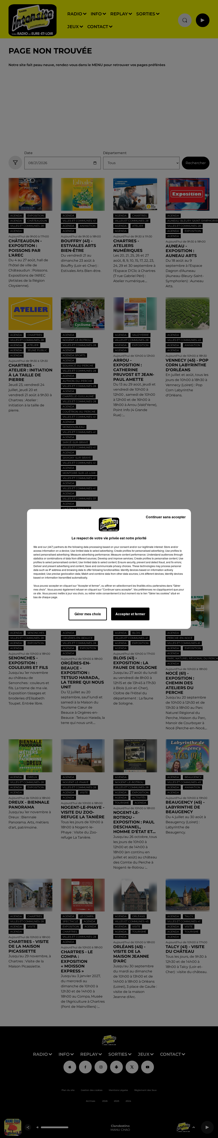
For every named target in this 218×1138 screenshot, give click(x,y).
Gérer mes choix (88, 613)
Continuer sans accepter (166, 516)
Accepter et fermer (130, 613)
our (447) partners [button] (53, 547)
